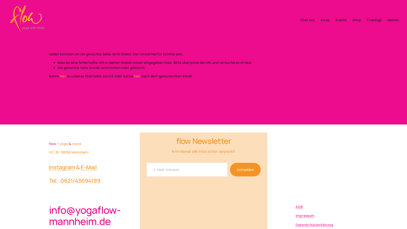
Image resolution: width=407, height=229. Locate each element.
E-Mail (89, 167)
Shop (357, 20)
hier (63, 76)
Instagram (62, 167)
